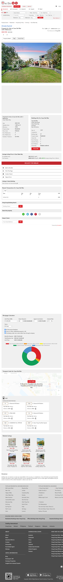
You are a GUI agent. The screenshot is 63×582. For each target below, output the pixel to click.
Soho (6, 511)
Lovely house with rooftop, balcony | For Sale (40, 467)
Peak (23, 506)
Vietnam (16, 526)
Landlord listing (6, 15)
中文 (60, 6)
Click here (31, 381)
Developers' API (9, 558)
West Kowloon (8, 497)
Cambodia (31, 537)
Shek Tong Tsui (25, 502)
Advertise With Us (9, 540)
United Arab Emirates (33, 546)
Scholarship (8, 544)
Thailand (30, 526)
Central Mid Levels (10, 499)
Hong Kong (8, 526)
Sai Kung (7, 504)
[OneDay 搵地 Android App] (45, 575)
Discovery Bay (8, 502)
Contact (7, 542)
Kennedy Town (25, 497)
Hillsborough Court (43, 497)
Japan (30, 542)
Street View (20, 38)
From (31, 12)
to (41, 12)
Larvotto (40, 495)
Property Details (7, 38)
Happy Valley (8, 493)
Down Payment (22, 319)
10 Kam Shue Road (12, 461)
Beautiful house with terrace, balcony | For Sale (40, 451)
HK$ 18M (12, 448)
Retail (41, 9)
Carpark (32, 9)
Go (20, 206)
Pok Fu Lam (8, 509)
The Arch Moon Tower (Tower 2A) (46, 509)
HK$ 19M (40, 463)
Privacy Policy (50, 579)
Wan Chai (7, 490)
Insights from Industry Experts (12, 563)
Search (40, 17)
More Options (56, 18)
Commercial (14, 9)
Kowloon (41, 502)
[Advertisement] (31, 98)
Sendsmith (59, 225)
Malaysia (45, 526)
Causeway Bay (25, 493)
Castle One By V (42, 490)
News (6, 537)
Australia (30, 535)
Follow (35, 149)
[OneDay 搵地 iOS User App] (31, 575)
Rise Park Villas (26, 461)
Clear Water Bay (9, 495)
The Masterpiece (42, 504)
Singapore (37, 526)
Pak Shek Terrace (40, 461)
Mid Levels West (9, 488)
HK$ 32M (12, 463)
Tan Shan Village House (12, 446)
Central (23, 511)
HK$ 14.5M (26, 463)
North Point (25, 504)
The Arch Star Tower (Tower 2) (45, 506)
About (7, 535)
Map (14, 38)
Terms (6, 324)
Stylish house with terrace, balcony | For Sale (26, 451)
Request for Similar (31, 163)
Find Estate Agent (9, 546)
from (38, 15)
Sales (5, 190)
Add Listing (17, 6)
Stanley (23, 495)
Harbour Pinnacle (42, 511)
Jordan (23, 490)
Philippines (23, 526)
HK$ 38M (26, 448)
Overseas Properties (7, 6)
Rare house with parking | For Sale (12, 450)
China (29, 540)
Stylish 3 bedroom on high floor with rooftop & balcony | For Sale (26, 467)
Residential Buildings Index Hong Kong (15, 518)
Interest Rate (50, 319)
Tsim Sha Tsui (25, 499)
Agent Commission (38, 319)
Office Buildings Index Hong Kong (36, 518)
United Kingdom (32, 549)
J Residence (41, 493)
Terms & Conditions (43, 579)
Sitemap (7, 549)
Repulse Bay (25, 488)
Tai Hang (24, 509)
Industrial (23, 9)
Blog (6, 556)
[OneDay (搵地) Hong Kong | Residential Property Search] (9, 2)
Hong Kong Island (43, 488)
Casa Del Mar (26, 446)
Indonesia (52, 526)
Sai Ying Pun (8, 506)
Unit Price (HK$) (8, 319)
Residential (5, 9)
